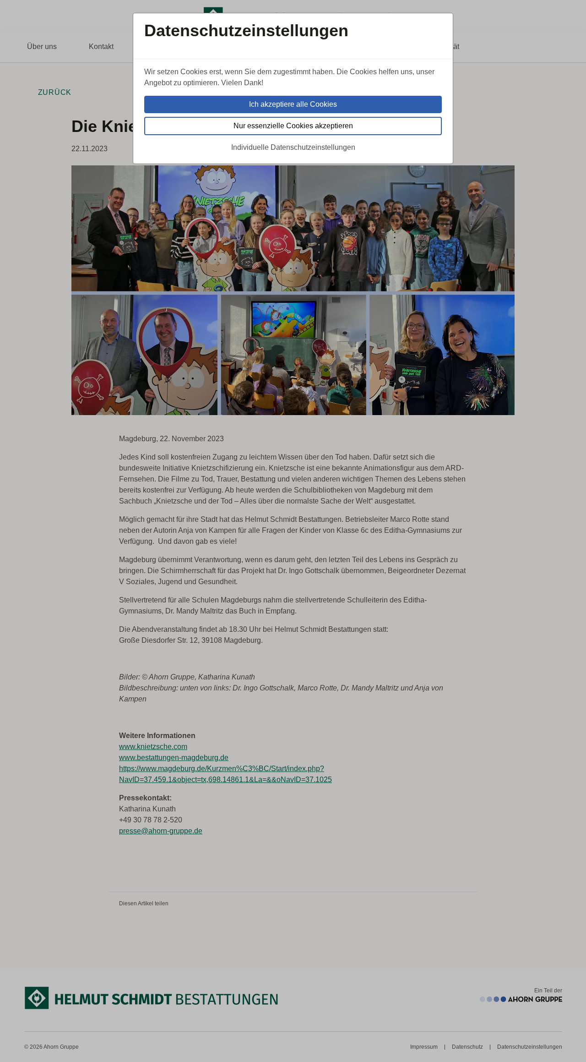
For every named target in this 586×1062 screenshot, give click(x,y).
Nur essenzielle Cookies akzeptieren (293, 126)
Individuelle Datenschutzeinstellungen (293, 147)
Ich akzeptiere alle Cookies (293, 104)
